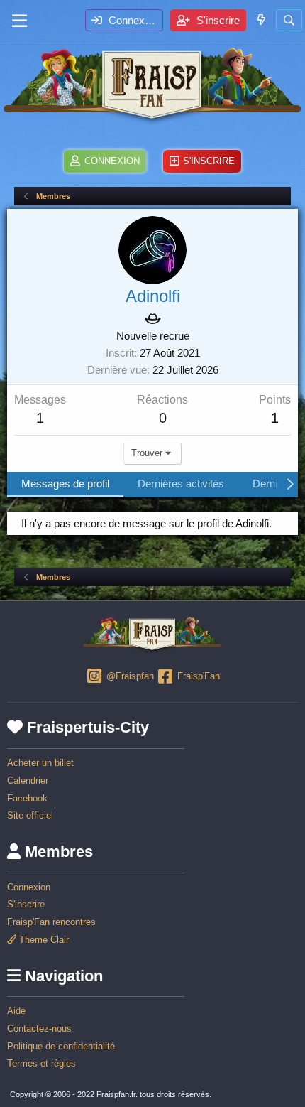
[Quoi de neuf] (260, 19)
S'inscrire (26, 904)
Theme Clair (42, 939)
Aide (16, 1010)
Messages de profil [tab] (65, 483)
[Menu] (19, 21)
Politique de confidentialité (61, 1046)
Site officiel (30, 815)
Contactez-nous (39, 1028)
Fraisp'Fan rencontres (51, 922)
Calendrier (27, 780)
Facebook (27, 798)
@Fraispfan (128, 676)
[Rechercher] (289, 20)
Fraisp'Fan (197, 676)
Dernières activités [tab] (181, 483)
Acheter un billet (40, 762)
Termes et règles (41, 1063)
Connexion (28, 887)
